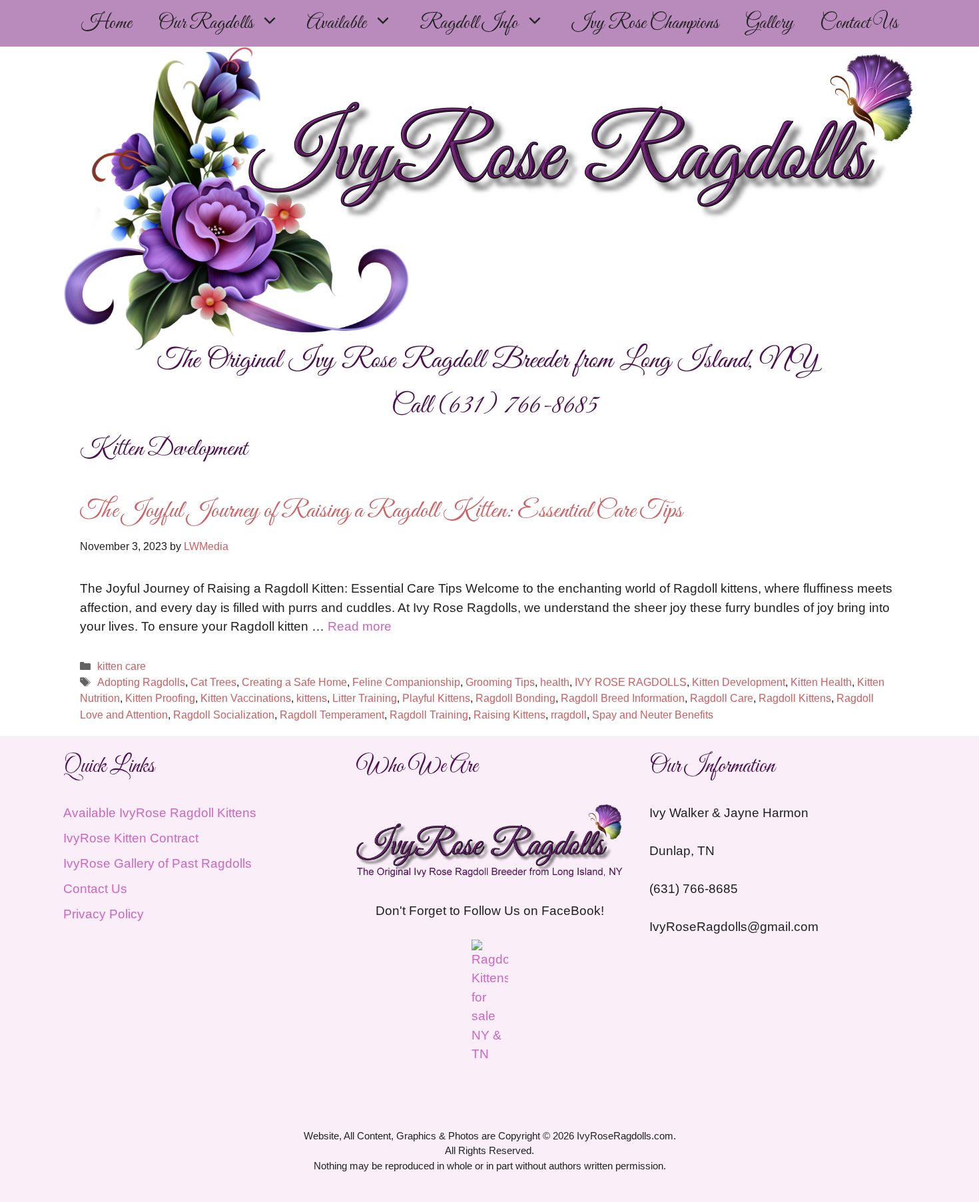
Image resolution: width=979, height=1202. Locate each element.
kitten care (121, 666)
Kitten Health (821, 682)
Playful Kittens (436, 698)
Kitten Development (738, 682)
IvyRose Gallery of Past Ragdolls (157, 863)
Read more (360, 626)
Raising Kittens (509, 715)
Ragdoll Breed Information (623, 698)
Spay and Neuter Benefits (652, 715)
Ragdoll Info (469, 23)
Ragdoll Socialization (223, 715)
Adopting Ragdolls (141, 682)
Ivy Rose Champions (645, 23)
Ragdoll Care (721, 698)
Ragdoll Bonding (515, 698)
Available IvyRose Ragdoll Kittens (159, 813)
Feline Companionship (406, 682)
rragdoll (569, 715)
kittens (311, 698)
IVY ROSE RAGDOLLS (631, 682)
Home (106, 23)
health (554, 682)
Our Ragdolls (206, 23)
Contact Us (859, 23)
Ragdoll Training (429, 715)
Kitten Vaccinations (245, 698)
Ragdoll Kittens (795, 698)
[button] (273, 23)
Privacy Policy (103, 914)
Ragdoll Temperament (332, 715)
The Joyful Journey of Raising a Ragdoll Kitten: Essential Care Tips (381, 511)
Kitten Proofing (160, 698)
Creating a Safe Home (294, 682)
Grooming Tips (500, 682)
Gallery (769, 23)
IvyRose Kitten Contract (130, 838)
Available (336, 23)
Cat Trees (213, 682)
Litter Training (364, 698)
